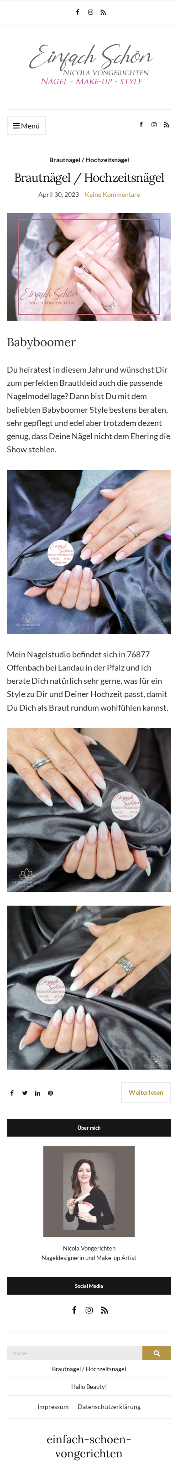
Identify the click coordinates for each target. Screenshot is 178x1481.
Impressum (53, 1406)
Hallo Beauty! (89, 1386)
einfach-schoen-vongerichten (89, 1446)
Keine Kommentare (112, 194)
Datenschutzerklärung (109, 1406)
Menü (30, 125)
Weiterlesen (146, 1092)
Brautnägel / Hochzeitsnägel (89, 160)
